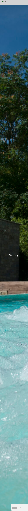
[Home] (4, 2)
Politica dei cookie (18, 509)
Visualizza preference (24, 508)
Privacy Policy (21, 509)
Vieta (18, 508)
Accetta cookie (14, 508)
